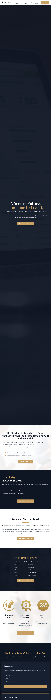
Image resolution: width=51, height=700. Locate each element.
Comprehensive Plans (17, 2)
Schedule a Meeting (45, 3)
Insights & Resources (36, 2)
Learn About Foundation (25, 686)
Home (9, 2)
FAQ (31, 2)
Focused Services (25, 2)
